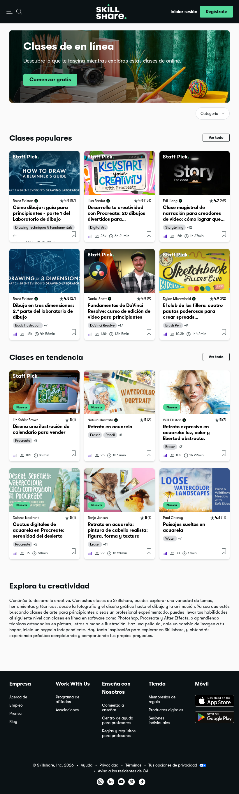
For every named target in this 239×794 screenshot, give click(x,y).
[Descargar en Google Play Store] (212, 717)
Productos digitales (166, 710)
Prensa (15, 713)
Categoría (209, 113)
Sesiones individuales (159, 720)
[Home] (111, 11)
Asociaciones (67, 710)
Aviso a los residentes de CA (123, 771)
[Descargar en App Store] (212, 701)
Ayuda (86, 765)
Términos (133, 765)
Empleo (16, 705)
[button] (9, 11)
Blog (13, 721)
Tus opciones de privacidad (172, 765)
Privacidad (108, 765)
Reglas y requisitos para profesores (119, 733)
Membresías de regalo (162, 699)
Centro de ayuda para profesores (117, 720)
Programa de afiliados (67, 699)
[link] (44, 196)
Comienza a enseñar (113, 707)
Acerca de (18, 697)
